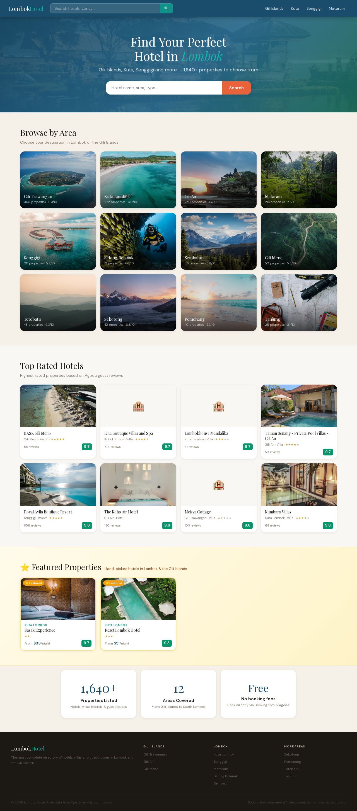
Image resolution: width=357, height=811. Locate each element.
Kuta (295, 8)
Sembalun (222, 783)
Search (236, 88)
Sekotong (291, 754)
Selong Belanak (226, 776)
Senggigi (314, 8)
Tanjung (290, 776)
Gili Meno (150, 769)
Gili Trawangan (155, 754)
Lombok (26, 8)
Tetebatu (291, 769)
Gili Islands (274, 8)
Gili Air (148, 761)
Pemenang (292, 761)
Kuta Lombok (224, 754)
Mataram (337, 8)
